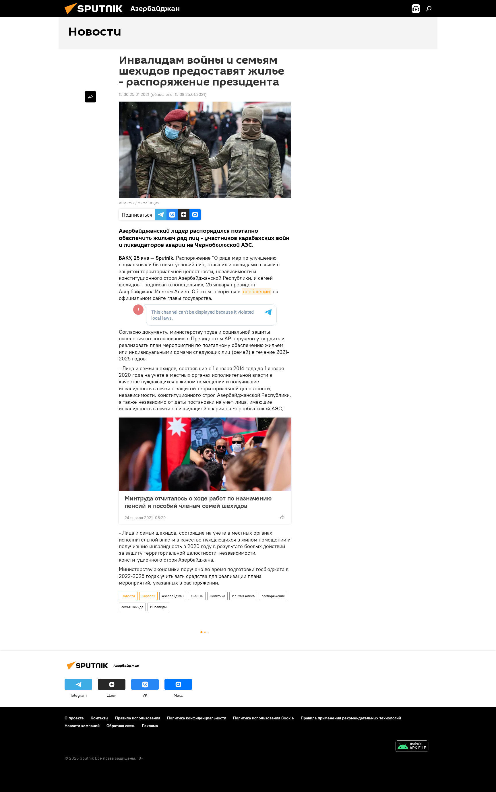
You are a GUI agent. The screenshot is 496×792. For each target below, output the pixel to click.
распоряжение (273, 596)
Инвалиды (158, 607)
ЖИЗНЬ (197, 596)
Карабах (148, 596)
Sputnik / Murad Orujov (141, 203)
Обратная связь (120, 725)
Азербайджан (173, 596)
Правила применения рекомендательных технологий (351, 718)
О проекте (74, 718)
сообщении (256, 291)
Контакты (99, 718)
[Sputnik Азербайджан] (95, 15)
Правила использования (137, 718)
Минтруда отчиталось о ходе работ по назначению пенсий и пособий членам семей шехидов (198, 501)
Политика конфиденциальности (196, 718)
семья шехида (132, 607)
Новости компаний (82, 725)
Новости (128, 596)
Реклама (150, 725)
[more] (282, 517)
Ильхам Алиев (243, 596)
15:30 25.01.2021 (134, 94)
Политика (217, 596)
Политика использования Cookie (263, 718)
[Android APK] (411, 746)
